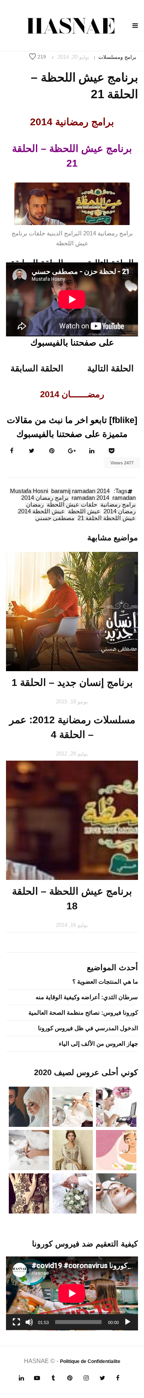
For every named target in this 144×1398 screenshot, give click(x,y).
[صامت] (29, 1322)
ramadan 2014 (90, 498)
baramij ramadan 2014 (80, 491)
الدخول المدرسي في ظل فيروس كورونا (88, 1028)
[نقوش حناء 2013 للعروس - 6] (29, 1192)
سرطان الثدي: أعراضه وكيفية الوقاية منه (87, 997)
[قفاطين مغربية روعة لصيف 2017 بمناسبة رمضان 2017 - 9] (73, 1149)
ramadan (124, 498)
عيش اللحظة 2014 (41, 511)
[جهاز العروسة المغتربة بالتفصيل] (73, 1106)
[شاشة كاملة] (16, 1322)
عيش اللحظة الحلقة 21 (107, 518)
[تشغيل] (128, 1322)
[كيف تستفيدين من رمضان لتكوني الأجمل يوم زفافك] (116, 1149)
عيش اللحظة (84, 511)
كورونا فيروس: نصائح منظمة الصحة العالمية (83, 1012)
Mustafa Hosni (29, 491)
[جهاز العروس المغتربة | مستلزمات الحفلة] (29, 1149)
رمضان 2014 (120, 511)
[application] (72, 1293)
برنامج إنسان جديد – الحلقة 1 (72, 682)
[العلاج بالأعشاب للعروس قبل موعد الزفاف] (116, 1192)
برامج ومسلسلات (117, 57)
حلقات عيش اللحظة (72, 505)
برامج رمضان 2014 (44, 498)
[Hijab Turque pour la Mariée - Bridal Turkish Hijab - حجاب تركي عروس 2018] (29, 1106)
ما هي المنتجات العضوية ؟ (105, 981)
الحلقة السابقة (36, 368)
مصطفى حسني (54, 518)
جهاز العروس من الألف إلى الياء (98, 1043)
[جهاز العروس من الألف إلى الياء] (116, 1106)
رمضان (35, 505)
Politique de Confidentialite (90, 1361)
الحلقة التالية (110, 368)
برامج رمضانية (118, 505)
